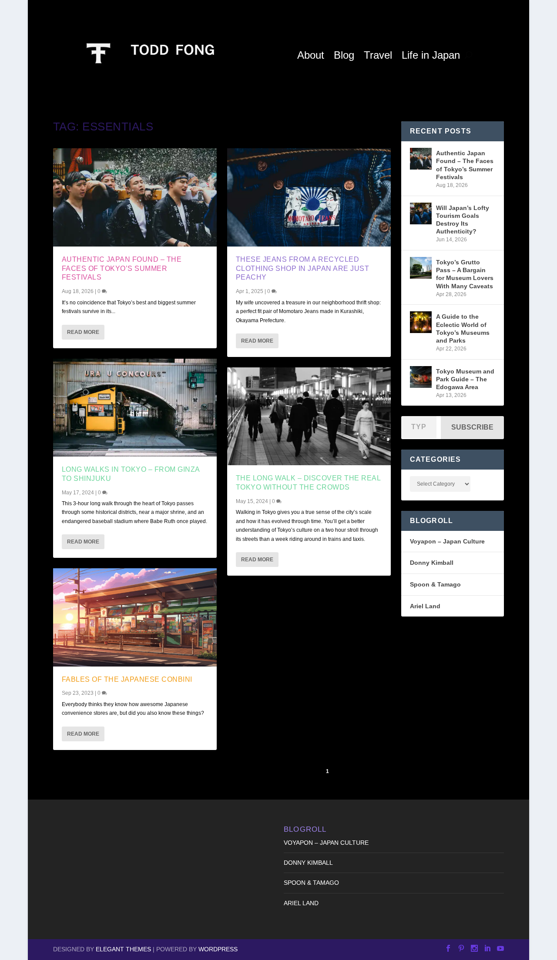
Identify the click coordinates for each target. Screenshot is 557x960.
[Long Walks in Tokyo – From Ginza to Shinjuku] (135, 408)
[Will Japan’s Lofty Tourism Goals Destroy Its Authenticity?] (421, 213)
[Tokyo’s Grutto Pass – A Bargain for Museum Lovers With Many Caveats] (421, 268)
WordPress (218, 949)
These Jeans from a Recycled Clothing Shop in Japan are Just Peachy (302, 268)
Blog (344, 55)
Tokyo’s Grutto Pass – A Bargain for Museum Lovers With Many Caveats (464, 274)
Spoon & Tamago (435, 584)
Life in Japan (431, 55)
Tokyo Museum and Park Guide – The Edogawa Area (465, 379)
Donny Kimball (431, 562)
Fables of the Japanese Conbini (127, 679)
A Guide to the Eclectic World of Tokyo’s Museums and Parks (463, 328)
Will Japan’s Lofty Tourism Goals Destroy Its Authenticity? (462, 219)
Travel (378, 55)
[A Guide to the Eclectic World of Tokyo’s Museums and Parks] (421, 322)
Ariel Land (425, 606)
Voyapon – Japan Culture (447, 541)
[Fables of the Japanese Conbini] (135, 617)
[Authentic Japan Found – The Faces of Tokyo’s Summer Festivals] (135, 197)
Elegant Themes (123, 949)
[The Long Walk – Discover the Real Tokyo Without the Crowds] (309, 416)
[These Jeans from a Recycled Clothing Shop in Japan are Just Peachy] (309, 197)
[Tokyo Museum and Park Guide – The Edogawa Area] (421, 377)
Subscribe (472, 427)
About (310, 55)
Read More (83, 332)
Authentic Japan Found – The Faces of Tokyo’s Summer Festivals (122, 268)
